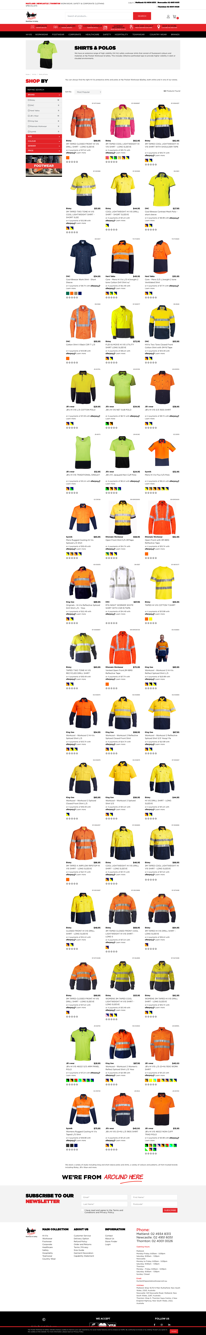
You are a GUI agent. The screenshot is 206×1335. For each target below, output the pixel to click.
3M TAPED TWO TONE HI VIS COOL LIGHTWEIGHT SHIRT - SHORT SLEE (80, 214)
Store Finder (111, 1241)
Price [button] (30, 151)
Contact (109, 1236)
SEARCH (142, 16)
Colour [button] (32, 141)
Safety (107, 34)
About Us (109, 1239)
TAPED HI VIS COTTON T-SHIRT (160, 605)
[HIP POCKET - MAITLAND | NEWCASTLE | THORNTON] (32, 17)
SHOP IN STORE (169, 26)
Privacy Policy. (79, 1331)
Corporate (74, 34)
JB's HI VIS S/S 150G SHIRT (158, 410)
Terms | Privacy (81, 1247)
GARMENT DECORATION (118, 27)
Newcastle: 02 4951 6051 (168, 2)
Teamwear (138, 34)
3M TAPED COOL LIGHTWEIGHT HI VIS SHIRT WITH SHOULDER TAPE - (162, 147)
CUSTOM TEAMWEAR (92, 26)
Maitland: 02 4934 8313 (145, 2)
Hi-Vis (29, 34)
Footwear (58, 34)
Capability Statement (84, 1256)
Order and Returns (82, 1244)
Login (108, 1244)
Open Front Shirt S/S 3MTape (120, 540)
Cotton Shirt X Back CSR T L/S (80, 345)
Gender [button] (32, 146)
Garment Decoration (83, 1253)
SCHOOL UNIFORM (66, 26)
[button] (168, 17)
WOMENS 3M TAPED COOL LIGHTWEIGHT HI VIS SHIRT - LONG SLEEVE (120, 1001)
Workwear (41, 34)
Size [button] (30, 136)
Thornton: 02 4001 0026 (168, 7)
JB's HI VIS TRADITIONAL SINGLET (83, 475)
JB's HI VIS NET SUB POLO (118, 410)
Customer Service (82, 1236)
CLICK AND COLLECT (143, 26)
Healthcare (92, 34)
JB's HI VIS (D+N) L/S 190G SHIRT (122, 1132)
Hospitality (121, 34)
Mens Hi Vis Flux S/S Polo (157, 475)
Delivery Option (81, 1239)
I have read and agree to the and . (104, 1211)
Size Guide (79, 1250)
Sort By (68, 92)
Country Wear (158, 34)
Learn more (81, 153)
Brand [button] (31, 95)
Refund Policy (80, 1241)
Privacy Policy (107, 1212)
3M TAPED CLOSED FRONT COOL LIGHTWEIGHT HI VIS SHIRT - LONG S (122, 934)
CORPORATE (41, 26)
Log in (131, 3)
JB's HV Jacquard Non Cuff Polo (121, 475)
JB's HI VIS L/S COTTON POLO (80, 410)
